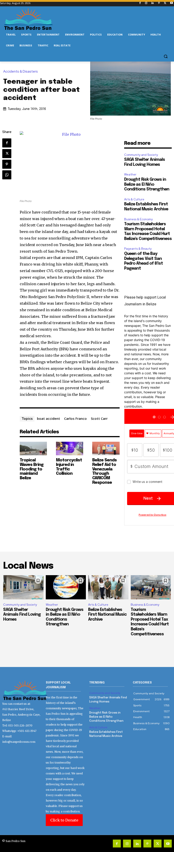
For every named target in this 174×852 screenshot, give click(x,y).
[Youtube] (171, 3)
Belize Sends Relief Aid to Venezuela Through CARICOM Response (104, 471)
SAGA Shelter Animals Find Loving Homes (22, 615)
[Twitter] (165, 3)
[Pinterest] (159, 3)
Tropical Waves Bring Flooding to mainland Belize (32, 469)
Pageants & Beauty (138, 249)
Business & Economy (138, 219)
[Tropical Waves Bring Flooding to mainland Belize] (33, 448)
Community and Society (141, 155)
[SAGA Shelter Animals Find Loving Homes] (23, 587)
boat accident (48, 418)
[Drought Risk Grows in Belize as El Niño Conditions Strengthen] (66, 587)
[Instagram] (146, 3)
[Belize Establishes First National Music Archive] (108, 587)
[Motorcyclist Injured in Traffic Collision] (69, 448)
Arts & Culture (134, 199)
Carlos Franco (75, 418)
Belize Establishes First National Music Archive (107, 615)
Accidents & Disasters (20, 71)
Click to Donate (64, 820)
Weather (130, 174)
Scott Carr (99, 418)
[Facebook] (140, 3)
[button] (165, 56)
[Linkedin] (152, 3)
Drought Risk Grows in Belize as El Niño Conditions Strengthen (146, 184)
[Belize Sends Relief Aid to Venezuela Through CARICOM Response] (105, 448)
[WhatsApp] (6, 174)
